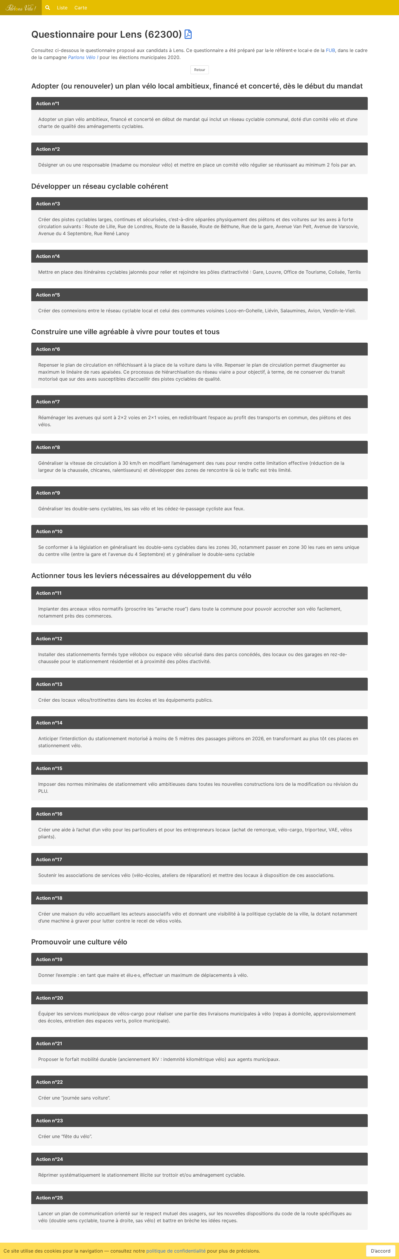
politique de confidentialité (176, 1251)
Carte (80, 8)
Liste (62, 8)
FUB (330, 50)
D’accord (381, 1251)
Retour (199, 69)
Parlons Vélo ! (83, 57)
